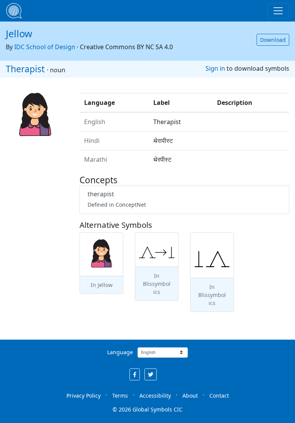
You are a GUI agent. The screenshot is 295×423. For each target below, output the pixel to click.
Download (273, 39)
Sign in (215, 68)
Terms (120, 395)
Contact (219, 395)
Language (120, 352)
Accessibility (155, 395)
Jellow (19, 33)
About (190, 395)
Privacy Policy (83, 395)
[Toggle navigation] (278, 10)
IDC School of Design (44, 47)
